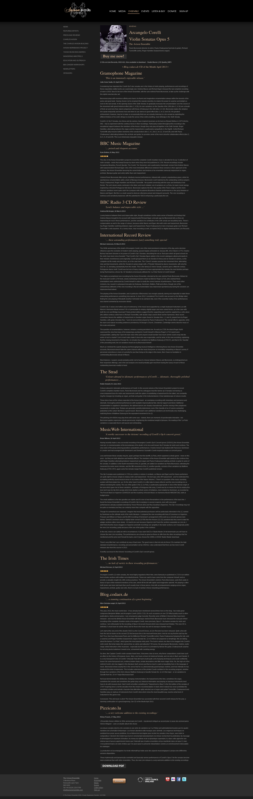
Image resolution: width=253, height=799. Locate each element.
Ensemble (97, 780)
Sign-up (97, 790)
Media (96, 783)
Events (96, 785)
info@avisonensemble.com (73, 790)
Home (96, 778)
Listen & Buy (98, 788)
